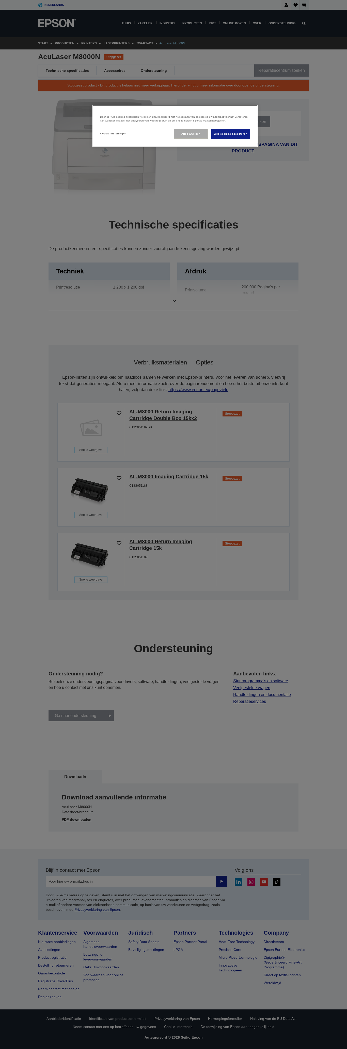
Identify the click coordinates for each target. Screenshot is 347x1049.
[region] (175, 126)
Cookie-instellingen (113, 133)
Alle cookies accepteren (230, 133)
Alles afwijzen (190, 133)
